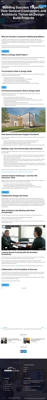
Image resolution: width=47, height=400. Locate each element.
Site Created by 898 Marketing (14, 397)
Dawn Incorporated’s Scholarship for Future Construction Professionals (38, 340)
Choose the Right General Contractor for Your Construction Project (15, 340)
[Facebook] (1, 1)
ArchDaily (17, 265)
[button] (33, 6)
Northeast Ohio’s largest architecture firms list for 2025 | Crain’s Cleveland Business (17, 171)
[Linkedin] (2, 1)
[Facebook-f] (2, 398)
